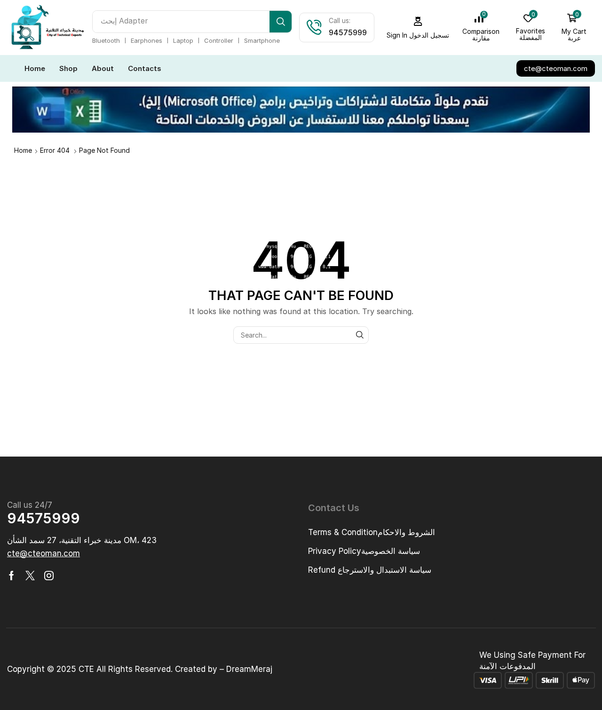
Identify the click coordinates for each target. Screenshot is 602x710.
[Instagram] (49, 575)
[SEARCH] (360, 335)
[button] (418, 27)
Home (23, 150)
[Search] (280, 21)
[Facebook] (11, 575)
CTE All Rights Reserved (125, 669)
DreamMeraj (249, 669)
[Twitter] (30, 575)
